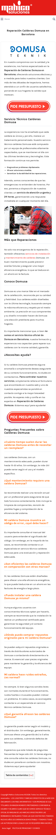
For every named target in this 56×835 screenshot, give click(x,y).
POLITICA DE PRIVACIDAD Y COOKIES (26, 828)
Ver (31, 775)
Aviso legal (6, 828)
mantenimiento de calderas (20, 257)
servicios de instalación (37, 253)
